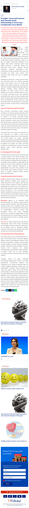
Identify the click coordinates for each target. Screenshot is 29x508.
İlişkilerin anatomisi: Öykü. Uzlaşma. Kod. (12, 388)
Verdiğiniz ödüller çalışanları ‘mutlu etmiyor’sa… (14, 441)
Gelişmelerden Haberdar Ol (15, 492)
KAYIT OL (8, 483)
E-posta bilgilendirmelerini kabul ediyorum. (13, 480)
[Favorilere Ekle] (2, 16)
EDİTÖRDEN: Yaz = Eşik (7, 356)
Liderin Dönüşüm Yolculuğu (17, 6)
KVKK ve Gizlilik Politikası (17, 505)
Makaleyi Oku (13, 8)
